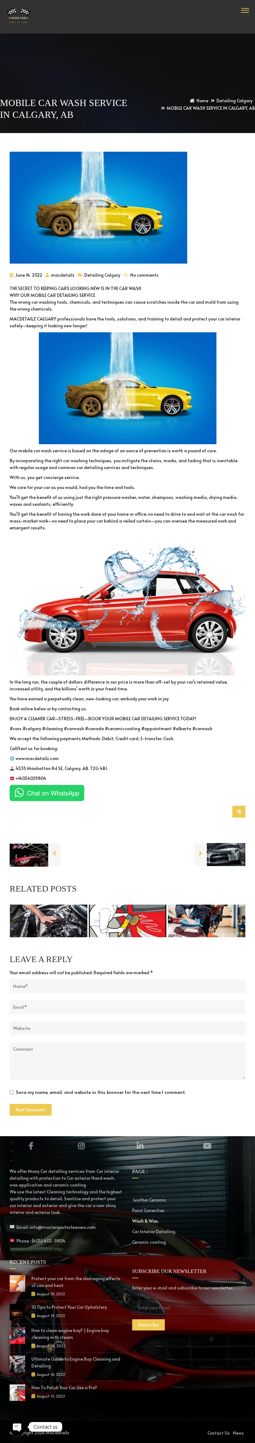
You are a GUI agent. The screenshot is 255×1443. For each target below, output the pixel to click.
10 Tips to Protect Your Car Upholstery (69, 1307)
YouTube (207, 1145)
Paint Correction (148, 1210)
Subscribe (148, 1325)
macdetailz (62, 275)
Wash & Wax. (145, 1221)
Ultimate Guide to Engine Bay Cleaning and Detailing (75, 1362)
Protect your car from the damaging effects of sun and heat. (75, 1281)
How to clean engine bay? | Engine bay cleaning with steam (70, 1333)
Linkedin (140, 1145)
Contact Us (218, 1433)
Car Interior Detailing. (154, 1231)
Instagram (81, 1145)
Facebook (31, 1145)
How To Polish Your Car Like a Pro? (64, 1387)
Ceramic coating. (149, 1242)
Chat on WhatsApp (53, 792)
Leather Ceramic (149, 1200)
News (238, 1433)
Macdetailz (57, 1433)
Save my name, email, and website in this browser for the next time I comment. (100, 1092)
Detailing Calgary (102, 275)
